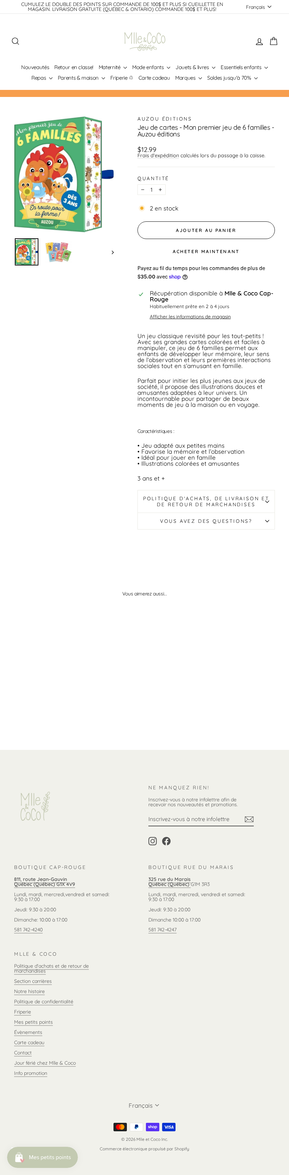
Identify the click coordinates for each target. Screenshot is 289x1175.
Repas (39, 77)
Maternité (110, 67)
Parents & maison (79, 77)
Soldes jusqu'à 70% (229, 77)
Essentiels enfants (242, 67)
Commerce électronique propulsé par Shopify (144, 1148)
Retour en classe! (73, 67)
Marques (186, 77)
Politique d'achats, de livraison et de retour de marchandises (206, 501)
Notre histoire (29, 991)
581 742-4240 (28, 929)
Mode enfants (148, 67)
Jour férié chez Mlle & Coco (45, 1063)
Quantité (153, 178)
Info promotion (30, 1073)
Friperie (22, 1012)
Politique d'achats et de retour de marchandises (51, 968)
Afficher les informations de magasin (190, 316)
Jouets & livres (193, 67)
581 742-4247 (162, 929)
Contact (23, 1052)
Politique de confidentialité (43, 1001)
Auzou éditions (164, 119)
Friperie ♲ (121, 77)
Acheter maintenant (206, 251)
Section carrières (33, 981)
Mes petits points (33, 1022)
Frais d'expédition (158, 155)
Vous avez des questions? (206, 521)
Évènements (28, 1032)
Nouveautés (35, 67)
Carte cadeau (154, 77)
